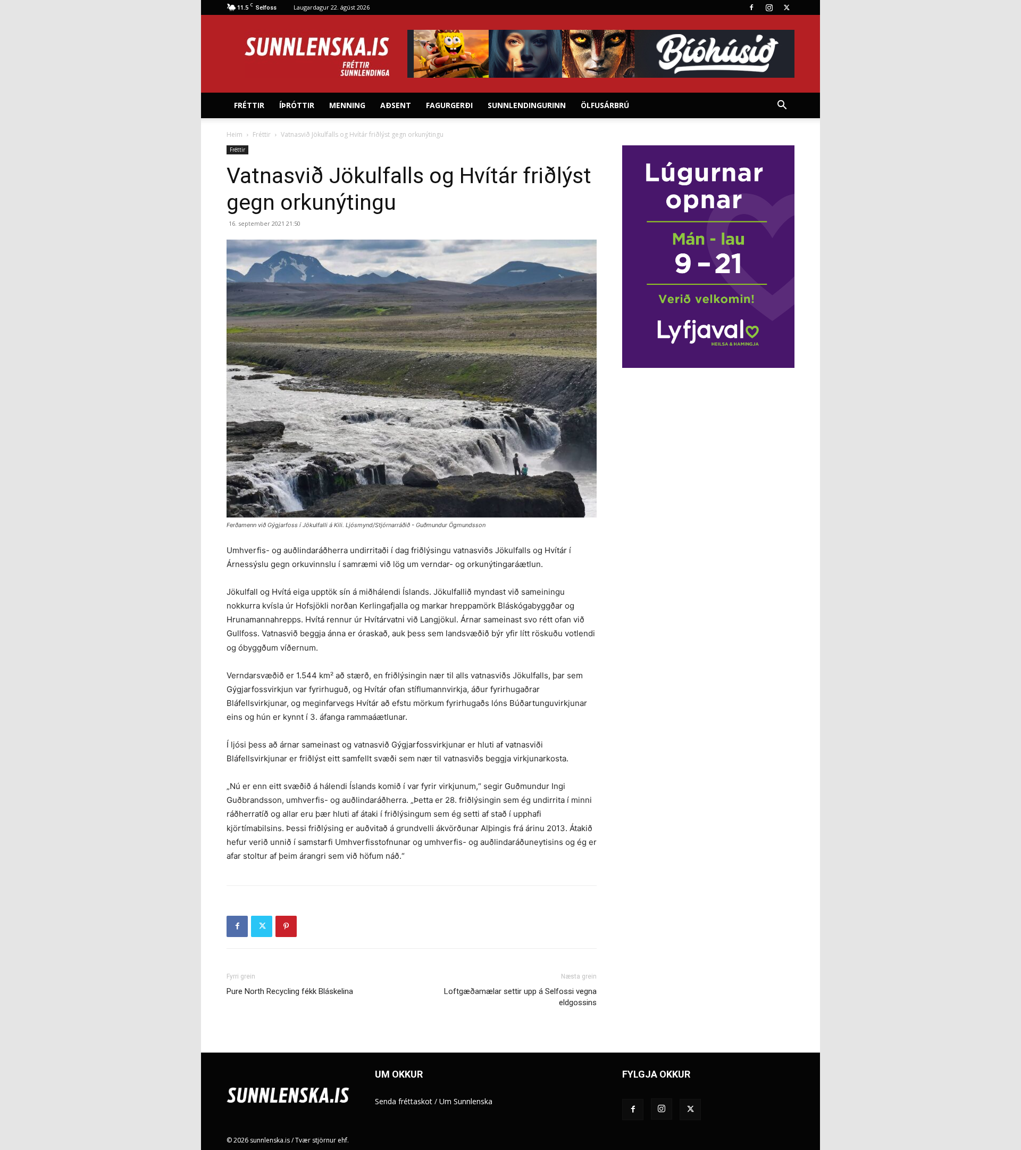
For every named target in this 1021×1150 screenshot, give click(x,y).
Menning (347, 105)
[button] (781, 106)
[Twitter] (786, 7)
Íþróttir (296, 105)
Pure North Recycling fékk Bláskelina (290, 991)
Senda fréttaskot (403, 1101)
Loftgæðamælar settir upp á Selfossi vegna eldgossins (520, 997)
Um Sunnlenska (465, 1101)
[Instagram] (769, 7)
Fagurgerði (449, 105)
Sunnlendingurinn (527, 105)
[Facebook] (751, 7)
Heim (234, 134)
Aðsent (395, 105)
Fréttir (249, 105)
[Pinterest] (286, 926)
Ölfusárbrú (605, 105)
